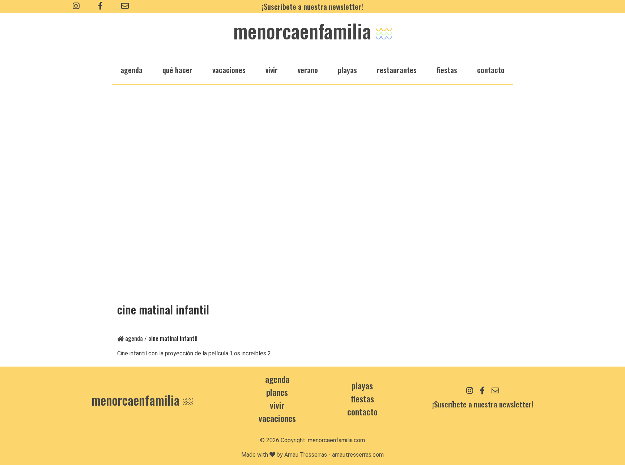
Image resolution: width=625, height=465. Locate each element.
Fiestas (362, 398)
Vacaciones (277, 417)
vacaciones (229, 69)
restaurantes (397, 69)
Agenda (133, 338)
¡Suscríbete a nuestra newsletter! (312, 6)
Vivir (277, 404)
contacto (362, 411)
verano (308, 69)
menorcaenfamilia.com (336, 440)
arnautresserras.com (358, 454)
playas (347, 69)
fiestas (447, 69)
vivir (271, 69)
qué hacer (177, 69)
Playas (362, 385)
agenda (131, 69)
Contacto (491, 69)
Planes (277, 391)
